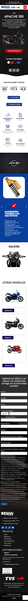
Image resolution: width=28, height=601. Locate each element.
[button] (25, 7)
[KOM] (14, 598)
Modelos (7, 537)
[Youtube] (12, 527)
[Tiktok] (17, 70)
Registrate (7, 545)
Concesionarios (9, 541)
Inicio (5, 534)
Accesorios (7, 539)
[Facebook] (10, 70)
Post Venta (7, 543)
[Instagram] (14, 70)
